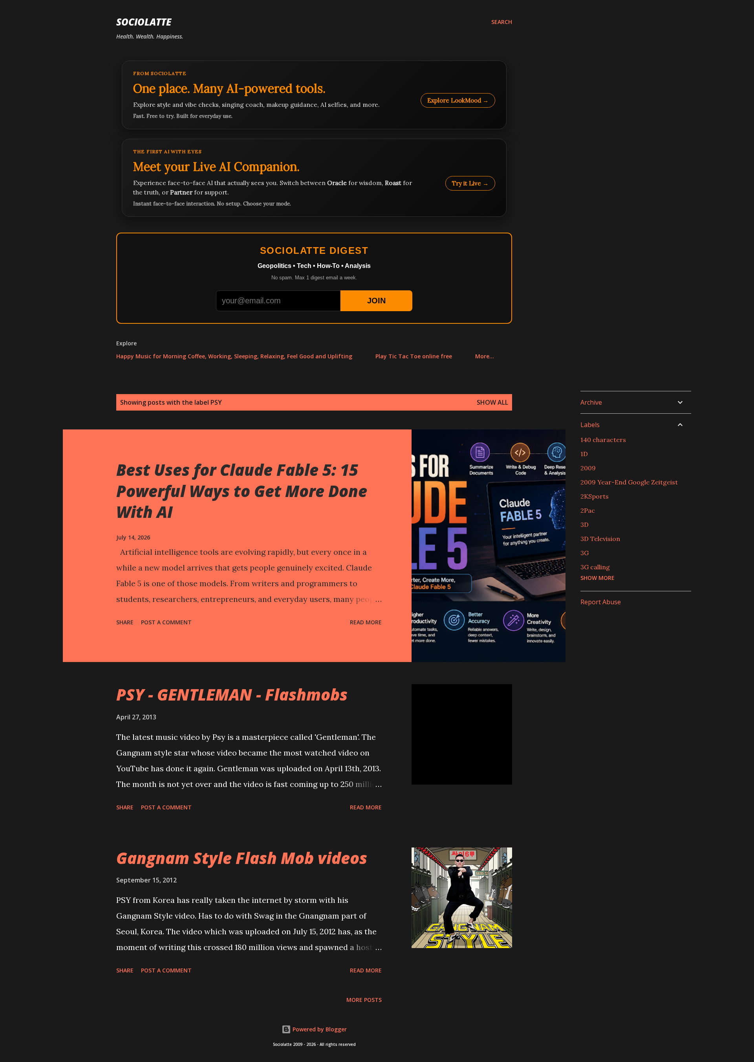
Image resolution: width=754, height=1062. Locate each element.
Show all (492, 402)
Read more (366, 622)
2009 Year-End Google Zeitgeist (629, 482)
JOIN (376, 300)
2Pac (587, 510)
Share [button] (125, 622)
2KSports (594, 496)
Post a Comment (166, 622)
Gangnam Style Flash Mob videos (241, 858)
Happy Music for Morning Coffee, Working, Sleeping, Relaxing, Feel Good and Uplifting (234, 356)
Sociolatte (143, 21)
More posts (364, 999)
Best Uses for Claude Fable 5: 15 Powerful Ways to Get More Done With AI (241, 491)
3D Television (600, 539)
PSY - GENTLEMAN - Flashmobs (232, 694)
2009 (588, 468)
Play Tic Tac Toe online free (413, 356)
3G (584, 553)
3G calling (595, 567)
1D (584, 454)
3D (584, 524)
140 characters (603, 440)
